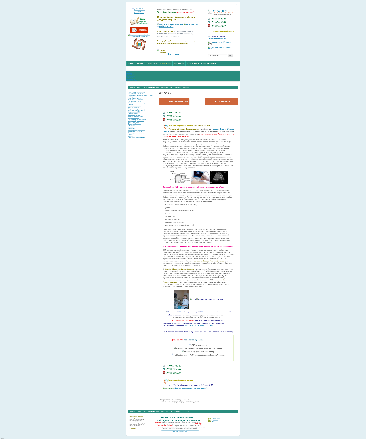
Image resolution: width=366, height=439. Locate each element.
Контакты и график (208, 63)
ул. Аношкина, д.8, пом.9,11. (220, 38)
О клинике (140, 63)
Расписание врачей (222, 101)
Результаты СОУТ (183, 431)
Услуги (139, 411)
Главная (131, 63)
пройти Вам (218, 129)
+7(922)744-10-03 (218, 26)
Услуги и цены (165, 63)
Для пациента (179, 63)
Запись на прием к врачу (178, 101)
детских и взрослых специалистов (199, 325)
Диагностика (164, 411)
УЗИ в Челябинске (175, 411)
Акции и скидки (193, 63)
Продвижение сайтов (215, 420)
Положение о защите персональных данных (188, 430)
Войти (236, 5)
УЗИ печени (185, 411)
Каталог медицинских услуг (151, 411)
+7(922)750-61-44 (218, 22)
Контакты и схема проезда (221, 47)
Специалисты (152, 63)
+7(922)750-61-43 (218, 18)
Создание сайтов (216, 418)
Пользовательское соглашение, (169, 430)
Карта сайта (175, 431)
